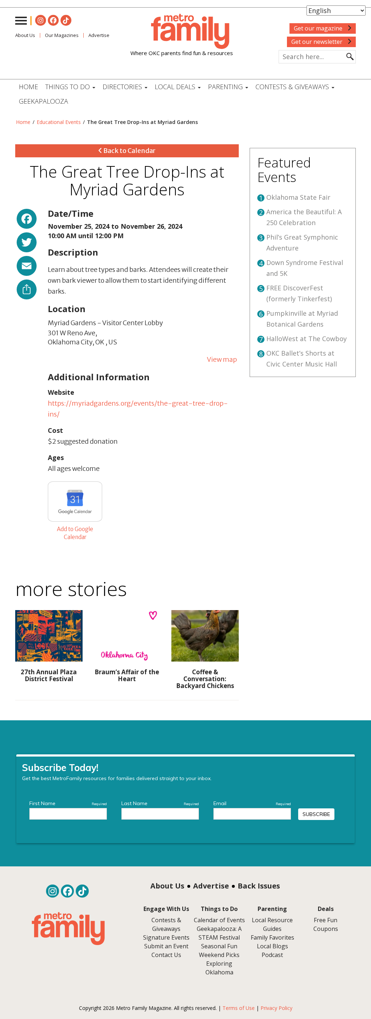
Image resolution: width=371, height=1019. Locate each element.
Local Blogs (272, 946)
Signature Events (166, 937)
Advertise (211, 886)
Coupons (325, 929)
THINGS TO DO (68, 86)
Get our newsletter (317, 42)
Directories (123, 86)
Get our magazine (319, 28)
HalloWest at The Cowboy (306, 338)
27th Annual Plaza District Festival (49, 675)
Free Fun (325, 920)
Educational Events (59, 122)
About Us (25, 35)
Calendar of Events (219, 920)
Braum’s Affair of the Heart (127, 675)
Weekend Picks (219, 955)
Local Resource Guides (272, 924)
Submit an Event (166, 946)
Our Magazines (62, 35)
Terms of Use (238, 1007)
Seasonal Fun (219, 946)
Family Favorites (272, 937)
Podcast (272, 955)
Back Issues (259, 886)
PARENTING (226, 86)
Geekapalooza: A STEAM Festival (219, 933)
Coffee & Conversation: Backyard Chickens (205, 678)
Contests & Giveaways (293, 86)
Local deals (176, 86)
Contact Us (166, 955)
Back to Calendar (128, 150)
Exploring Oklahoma (219, 968)
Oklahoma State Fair (298, 197)
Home (28, 86)
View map (222, 359)
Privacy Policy (276, 1007)
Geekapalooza (43, 101)
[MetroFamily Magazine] (181, 31)
